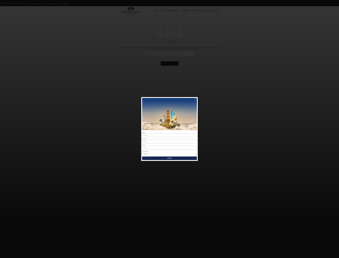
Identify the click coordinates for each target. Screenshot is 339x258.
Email (143, 145)
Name (143, 132)
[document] (169, 129)
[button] (195, 99)
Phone (143, 139)
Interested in (145, 151)
